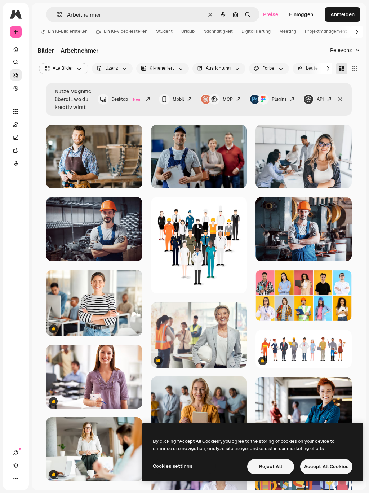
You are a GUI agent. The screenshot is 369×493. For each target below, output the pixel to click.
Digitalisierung (256, 31)
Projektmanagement (326, 31)
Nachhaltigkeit (218, 31)
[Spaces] (16, 124)
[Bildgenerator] (16, 137)
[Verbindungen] (16, 452)
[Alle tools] (16, 111)
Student (164, 31)
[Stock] (16, 75)
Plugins (279, 99)
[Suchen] (16, 62)
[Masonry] (341, 68)
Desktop (125, 99)
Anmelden (342, 14)
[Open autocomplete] (56, 14)
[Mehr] (16, 478)
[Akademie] (16, 465)
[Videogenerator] (16, 150)
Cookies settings (172, 466)
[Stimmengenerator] (16, 163)
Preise (270, 14)
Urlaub (188, 31)
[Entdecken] (16, 88)
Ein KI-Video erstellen (125, 31)
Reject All (270, 466)
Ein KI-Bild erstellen (68, 31)
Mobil (178, 99)
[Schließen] (340, 99)
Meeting (287, 31)
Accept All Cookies (326, 466)
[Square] (354, 68)
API (320, 99)
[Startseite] (16, 49)
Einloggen (301, 14)
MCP (228, 99)
